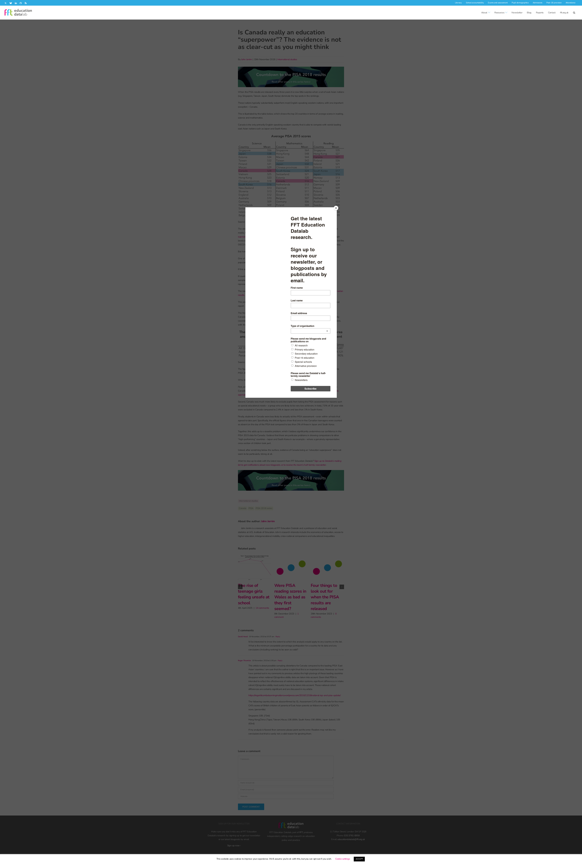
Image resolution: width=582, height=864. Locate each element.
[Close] (336, 208)
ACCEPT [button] (359, 859)
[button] (574, 12)
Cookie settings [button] (342, 858)
